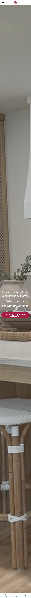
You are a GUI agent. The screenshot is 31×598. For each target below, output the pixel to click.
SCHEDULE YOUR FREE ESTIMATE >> (15, 315)
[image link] (15, 2)
